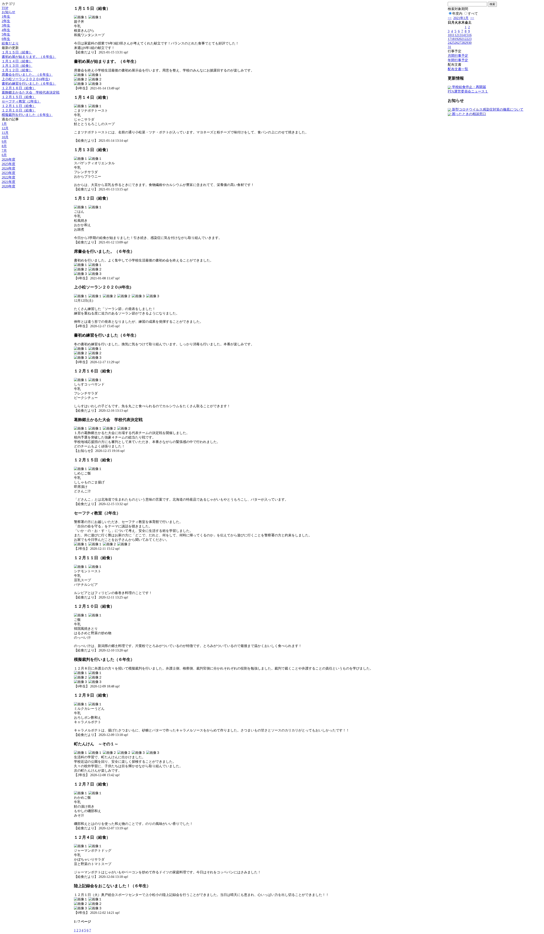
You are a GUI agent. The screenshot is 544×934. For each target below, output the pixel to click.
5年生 (6, 34)
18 (453, 39)
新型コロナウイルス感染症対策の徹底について (487, 109)
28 (463, 42)
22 (466, 39)
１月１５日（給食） (17, 52)
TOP (5, 8)
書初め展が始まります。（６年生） (29, 57)
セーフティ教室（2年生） (21, 101)
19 (456, 39)
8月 (4, 146)
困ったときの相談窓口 (468, 114)
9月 (4, 141)
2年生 (6, 21)
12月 (5, 128)
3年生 (6, 25)
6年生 (6, 39)
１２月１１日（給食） (19, 106)
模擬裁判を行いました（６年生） (27, 115)
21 (463, 39)
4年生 (6, 30)
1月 (4, 124)
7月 (4, 150)
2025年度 (8, 164)
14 (463, 35)
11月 (5, 132)
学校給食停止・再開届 (468, 87)
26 (456, 42)
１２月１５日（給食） (19, 97)
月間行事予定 (458, 55)
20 (459, 39)
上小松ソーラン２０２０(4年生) (26, 79)
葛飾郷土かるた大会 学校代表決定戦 (31, 92)
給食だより (10, 43)
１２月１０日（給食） (19, 110)
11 (452, 35)
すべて (473, 13)
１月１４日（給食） (17, 61)
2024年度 (8, 168)
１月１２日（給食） (17, 70)
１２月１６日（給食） (19, 88)
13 (459, 35)
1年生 (6, 16)
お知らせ (8, 12)
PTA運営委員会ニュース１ (468, 91)
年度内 (457, 13)
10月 (5, 137)
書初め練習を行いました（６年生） (29, 83)
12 (456, 35)
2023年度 (8, 173)
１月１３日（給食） (17, 65)
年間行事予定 (458, 60)
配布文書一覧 (458, 69)
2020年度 (8, 186)
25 (453, 42)
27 (459, 42)
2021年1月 (461, 18)
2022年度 (8, 177)
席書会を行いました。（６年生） (27, 74)
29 (466, 42)
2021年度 (8, 182)
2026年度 (8, 159)
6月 (4, 155)
